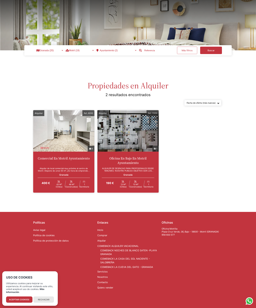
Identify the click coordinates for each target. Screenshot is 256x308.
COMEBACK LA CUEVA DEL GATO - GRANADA (126, 267)
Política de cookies (44, 235)
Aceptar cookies (19, 299)
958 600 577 (168, 234)
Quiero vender (105, 287)
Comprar (102, 235)
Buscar (211, 50)
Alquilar (101, 240)
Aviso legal (39, 229)
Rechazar (43, 299)
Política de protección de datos (51, 240)
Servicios (102, 271)
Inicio (100, 229)
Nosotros (102, 276)
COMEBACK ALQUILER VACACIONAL (118, 245)
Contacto (102, 282)
